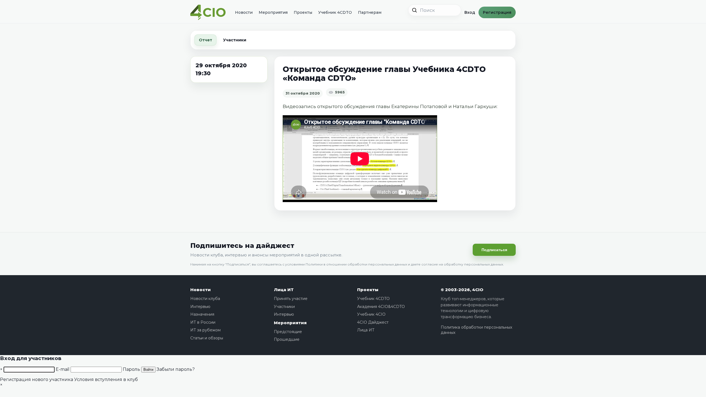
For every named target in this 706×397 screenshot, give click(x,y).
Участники (234, 39)
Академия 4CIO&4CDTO (381, 306)
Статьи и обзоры (206, 338)
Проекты (303, 12)
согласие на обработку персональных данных (462, 264)
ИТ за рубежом (205, 330)
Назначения (202, 314)
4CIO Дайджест (373, 322)
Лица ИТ (284, 289)
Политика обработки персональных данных (476, 330)
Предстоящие (288, 331)
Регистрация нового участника (36, 379)
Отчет (205, 39)
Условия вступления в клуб (106, 379)
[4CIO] (208, 12)
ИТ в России (202, 322)
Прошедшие (286, 339)
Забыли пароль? (176, 369)
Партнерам (369, 12)
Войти (148, 370)
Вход (469, 12)
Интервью (200, 306)
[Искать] (414, 10)
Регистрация (497, 12)
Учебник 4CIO (371, 314)
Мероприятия (273, 12)
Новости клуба (205, 298)
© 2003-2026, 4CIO (462, 289)
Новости (244, 12)
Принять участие (290, 298)
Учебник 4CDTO (335, 12)
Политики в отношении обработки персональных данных (356, 264)
